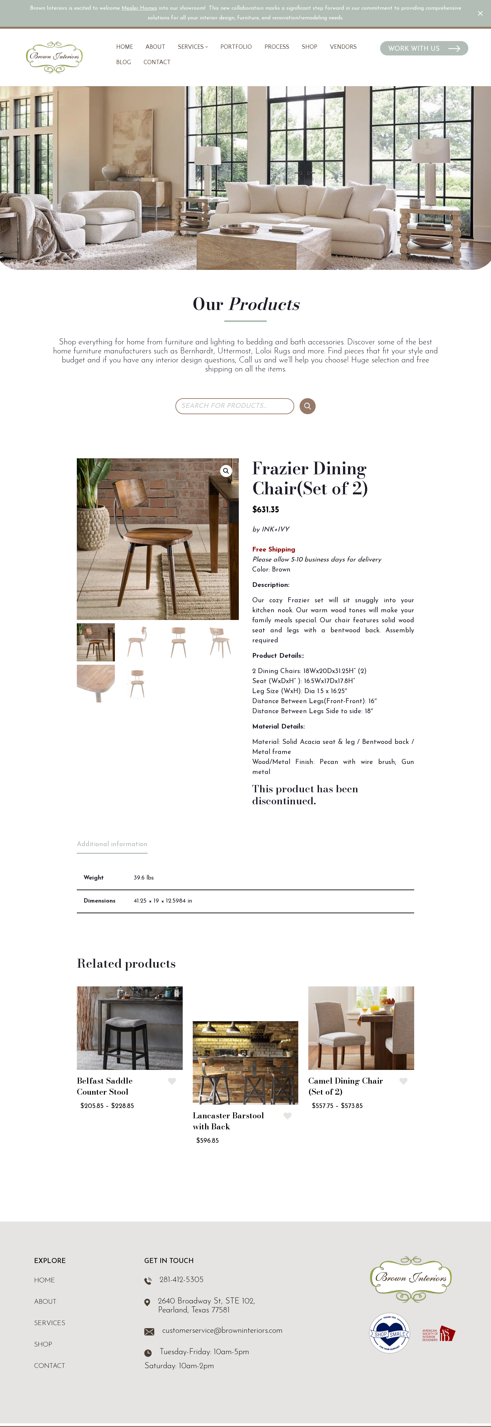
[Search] (308, 406)
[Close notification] (480, 13)
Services (49, 1323)
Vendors (343, 47)
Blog (123, 62)
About (155, 47)
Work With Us (415, 49)
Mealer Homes (139, 8)
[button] (206, 47)
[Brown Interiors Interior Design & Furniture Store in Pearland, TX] (54, 57)
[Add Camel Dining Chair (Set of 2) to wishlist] (403, 1081)
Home (124, 47)
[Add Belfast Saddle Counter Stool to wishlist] (172, 1081)
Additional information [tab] (112, 844)
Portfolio (236, 47)
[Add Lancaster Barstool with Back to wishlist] (287, 1116)
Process (277, 47)
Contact (157, 62)
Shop (309, 47)
